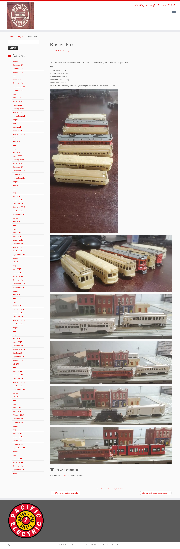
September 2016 (19, 287)
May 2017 (17, 265)
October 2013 (18, 386)
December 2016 (19, 280)
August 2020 (17, 138)
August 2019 (17, 182)
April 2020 (17, 152)
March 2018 (17, 236)
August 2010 (17, 473)
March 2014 (17, 371)
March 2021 (17, 130)
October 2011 (18, 444)
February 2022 (18, 109)
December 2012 (19, 419)
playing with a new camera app (155, 493)
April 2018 (17, 233)
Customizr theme (115, 544)
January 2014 (18, 375)
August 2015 (17, 327)
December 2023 (19, 83)
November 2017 (19, 247)
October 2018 (18, 211)
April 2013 (17, 408)
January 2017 (18, 276)
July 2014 (16, 364)
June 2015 (17, 331)
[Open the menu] (174, 13)
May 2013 (17, 404)
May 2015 (17, 335)
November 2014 (19, 349)
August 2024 (17, 72)
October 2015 (18, 324)
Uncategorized (20, 36)
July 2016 (16, 295)
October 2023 (18, 90)
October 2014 (18, 353)
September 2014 (19, 357)
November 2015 (19, 320)
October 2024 (18, 68)
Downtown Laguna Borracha (65, 493)
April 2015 (17, 338)
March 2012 (17, 433)
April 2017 (17, 269)
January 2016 (18, 313)
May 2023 (17, 94)
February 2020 (18, 160)
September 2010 (19, 470)
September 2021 (19, 116)
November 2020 (19, 134)
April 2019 (17, 196)
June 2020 (17, 145)
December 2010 (19, 466)
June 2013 (17, 400)
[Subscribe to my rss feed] (9, 544)
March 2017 (17, 273)
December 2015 (19, 316)
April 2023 (17, 98)
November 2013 (19, 382)
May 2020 (17, 149)
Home (10, 36)
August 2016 (17, 291)
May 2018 (17, 229)
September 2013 (19, 389)
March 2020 (17, 156)
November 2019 (19, 171)
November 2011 (19, 440)
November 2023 (19, 87)
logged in (64, 475)
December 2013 (19, 378)
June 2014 (17, 368)
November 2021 (19, 112)
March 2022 (17, 105)
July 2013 (16, 397)
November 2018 (19, 207)
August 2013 (17, 393)
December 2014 (19, 346)
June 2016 (17, 298)
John (77, 51)
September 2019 (19, 178)
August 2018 (17, 218)
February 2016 (18, 309)
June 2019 (17, 189)
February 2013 (18, 415)
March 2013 (17, 411)
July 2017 (16, 262)
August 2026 (17, 61)
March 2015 (17, 342)
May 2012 (17, 430)
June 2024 (17, 76)
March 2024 (17, 79)
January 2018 (18, 240)
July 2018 (16, 222)
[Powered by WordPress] (95, 544)
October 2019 (18, 174)
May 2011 (17, 455)
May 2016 (17, 302)
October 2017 (18, 251)
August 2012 (17, 426)
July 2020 (16, 141)
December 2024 (19, 65)
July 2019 (16, 185)
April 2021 (17, 127)
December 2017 (19, 244)
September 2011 (19, 448)
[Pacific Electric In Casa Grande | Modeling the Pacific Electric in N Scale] (20, 15)
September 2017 (19, 254)
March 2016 (17, 306)
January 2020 (18, 163)
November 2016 (19, 284)
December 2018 (19, 203)
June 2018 (17, 225)
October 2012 (18, 422)
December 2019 (19, 167)
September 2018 (19, 214)
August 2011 (17, 451)
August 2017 (17, 258)
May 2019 (17, 192)
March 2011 (17, 459)
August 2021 (17, 120)
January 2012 (18, 437)
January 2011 (18, 462)
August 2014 (17, 360)
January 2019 (18, 200)
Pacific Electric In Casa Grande (75, 544)
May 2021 (17, 123)
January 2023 (18, 101)
